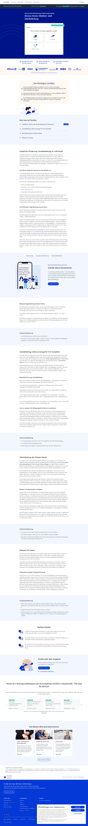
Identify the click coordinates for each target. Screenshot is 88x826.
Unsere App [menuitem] (13, 2)
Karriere (22, 810)
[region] (61, 814)
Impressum (15, 819)
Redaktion (22, 804)
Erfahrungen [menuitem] (20, 2)
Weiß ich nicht (35, 49)
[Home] (6, 2)
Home (64, 777)
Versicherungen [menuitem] (28, 2)
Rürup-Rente (59, 741)
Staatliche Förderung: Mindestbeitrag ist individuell (38, 124)
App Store (6, 802)
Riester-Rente (44, 154)
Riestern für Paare (27, 137)
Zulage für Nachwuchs (41, 233)
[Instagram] (6, 815)
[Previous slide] (6, 705)
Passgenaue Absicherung (42, 255)
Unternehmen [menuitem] (36, 2)
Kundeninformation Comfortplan (27, 808)
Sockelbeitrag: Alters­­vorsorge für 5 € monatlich (36, 128)
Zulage (28, 233)
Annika (10, 775)
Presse (21, 802)
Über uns (22, 800)
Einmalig (35, 39)
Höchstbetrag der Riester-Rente (32, 133)
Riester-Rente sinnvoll (42, 741)
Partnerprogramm (24, 806)
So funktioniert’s (7, 800)
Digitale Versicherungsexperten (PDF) (13, 772)
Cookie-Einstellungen (78, 813)
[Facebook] (4, 815)
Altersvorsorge (29, 255)
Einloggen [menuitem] (81, 2)
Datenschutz (23, 819)
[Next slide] (81, 705)
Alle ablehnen (77, 810)
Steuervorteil (45, 462)
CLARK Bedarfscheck (56, 255)
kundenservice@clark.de (45, 800)
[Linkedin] (8, 815)
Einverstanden (78, 807)
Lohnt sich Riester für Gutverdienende (23, 742)
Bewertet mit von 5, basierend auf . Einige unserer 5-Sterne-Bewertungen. (44, 711)
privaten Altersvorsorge (25, 177)
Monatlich (52, 39)
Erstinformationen (31, 819)
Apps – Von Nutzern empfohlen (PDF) (71, 770)
